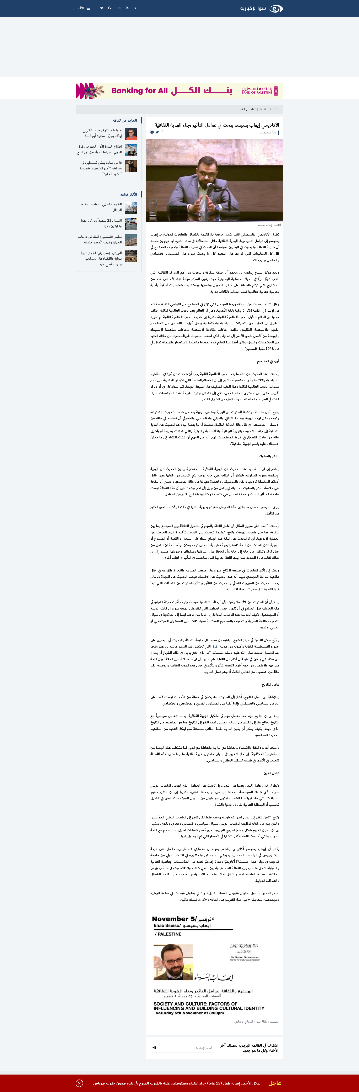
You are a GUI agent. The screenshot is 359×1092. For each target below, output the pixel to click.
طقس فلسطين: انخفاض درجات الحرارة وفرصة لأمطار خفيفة (100, 240)
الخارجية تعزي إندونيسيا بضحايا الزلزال (100, 207)
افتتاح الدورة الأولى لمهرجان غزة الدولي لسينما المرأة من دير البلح (99, 149)
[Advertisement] (179, 48)
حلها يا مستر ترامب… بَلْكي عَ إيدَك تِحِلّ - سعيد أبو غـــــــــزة (102, 133)
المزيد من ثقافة (125, 120)
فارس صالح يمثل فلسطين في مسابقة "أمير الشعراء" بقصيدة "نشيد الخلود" (101, 168)
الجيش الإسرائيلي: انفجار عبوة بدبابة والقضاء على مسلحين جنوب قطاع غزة (101, 258)
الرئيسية (275, 109)
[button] (82, 8)
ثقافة (263, 109)
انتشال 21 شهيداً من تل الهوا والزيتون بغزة (101, 223)
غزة (215, 646)
